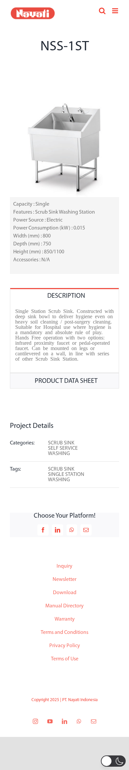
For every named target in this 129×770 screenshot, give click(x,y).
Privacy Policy (64, 645)
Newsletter (64, 579)
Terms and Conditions (64, 632)
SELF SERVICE (63, 448)
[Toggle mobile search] (102, 10)
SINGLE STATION (66, 474)
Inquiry (64, 566)
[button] (113, 761)
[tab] (64, 295)
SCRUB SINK (61, 443)
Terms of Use (64, 659)
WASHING (59, 453)
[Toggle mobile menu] (115, 10)
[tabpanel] (64, 338)
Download (64, 592)
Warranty (65, 619)
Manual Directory (64, 606)
